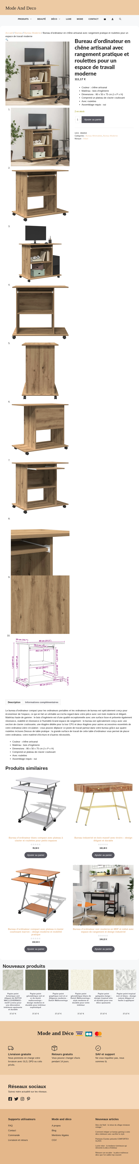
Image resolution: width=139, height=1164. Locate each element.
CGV (54, 1140)
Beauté (41, 19)
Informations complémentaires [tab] (41, 702)
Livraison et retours (18, 1140)
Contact (93, 19)
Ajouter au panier (93, 119)
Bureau (18, 33)
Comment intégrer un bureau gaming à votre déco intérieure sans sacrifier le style (112, 1133)
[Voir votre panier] (105, 19)
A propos (56, 1125)
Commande (14, 1135)
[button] (120, 19)
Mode (80, 19)
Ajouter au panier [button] (35, 855)
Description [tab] (14, 702)
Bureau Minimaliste (94, 136)
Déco (54, 19)
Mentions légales (60, 1135)
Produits (23, 19)
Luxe (68, 19)
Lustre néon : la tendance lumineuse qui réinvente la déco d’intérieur (111, 1147)
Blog (54, 1130)
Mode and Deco (20, 8)
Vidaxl (85, 139)
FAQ (10, 1125)
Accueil (9, 33)
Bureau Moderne (32, 33)
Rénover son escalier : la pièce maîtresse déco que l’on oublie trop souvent (111, 1154)
